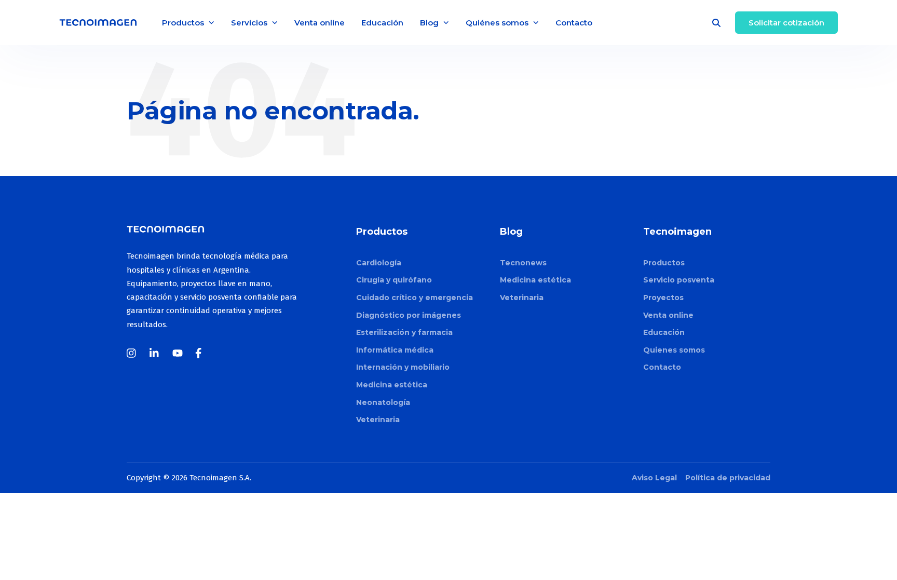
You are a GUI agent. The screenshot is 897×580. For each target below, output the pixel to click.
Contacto (573, 23)
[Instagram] (132, 353)
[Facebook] (200, 353)
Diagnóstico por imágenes (408, 315)
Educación (382, 23)
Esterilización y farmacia (404, 332)
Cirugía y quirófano (394, 280)
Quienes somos (674, 350)
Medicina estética (391, 384)
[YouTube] (177, 353)
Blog (429, 23)
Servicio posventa (678, 280)
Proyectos (663, 297)
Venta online (319, 23)
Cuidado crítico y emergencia (414, 297)
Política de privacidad (727, 477)
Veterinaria (378, 419)
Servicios (249, 23)
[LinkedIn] (155, 353)
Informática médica (394, 350)
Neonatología (383, 402)
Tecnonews (523, 262)
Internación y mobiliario (403, 367)
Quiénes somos (497, 23)
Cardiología (378, 262)
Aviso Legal (654, 477)
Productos (183, 23)
